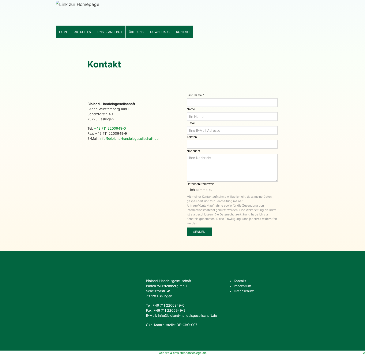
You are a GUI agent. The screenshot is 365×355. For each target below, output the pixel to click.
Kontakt (183, 32)
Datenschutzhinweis (200, 184)
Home (63, 32)
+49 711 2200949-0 (110, 128)
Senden (199, 231)
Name (191, 109)
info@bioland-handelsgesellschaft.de (128, 138)
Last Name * (195, 95)
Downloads (160, 32)
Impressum (242, 286)
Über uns (136, 32)
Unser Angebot (109, 32)
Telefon (192, 137)
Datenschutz (244, 291)
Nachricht (193, 151)
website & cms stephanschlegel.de (183, 353)
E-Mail (191, 123)
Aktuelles (82, 32)
